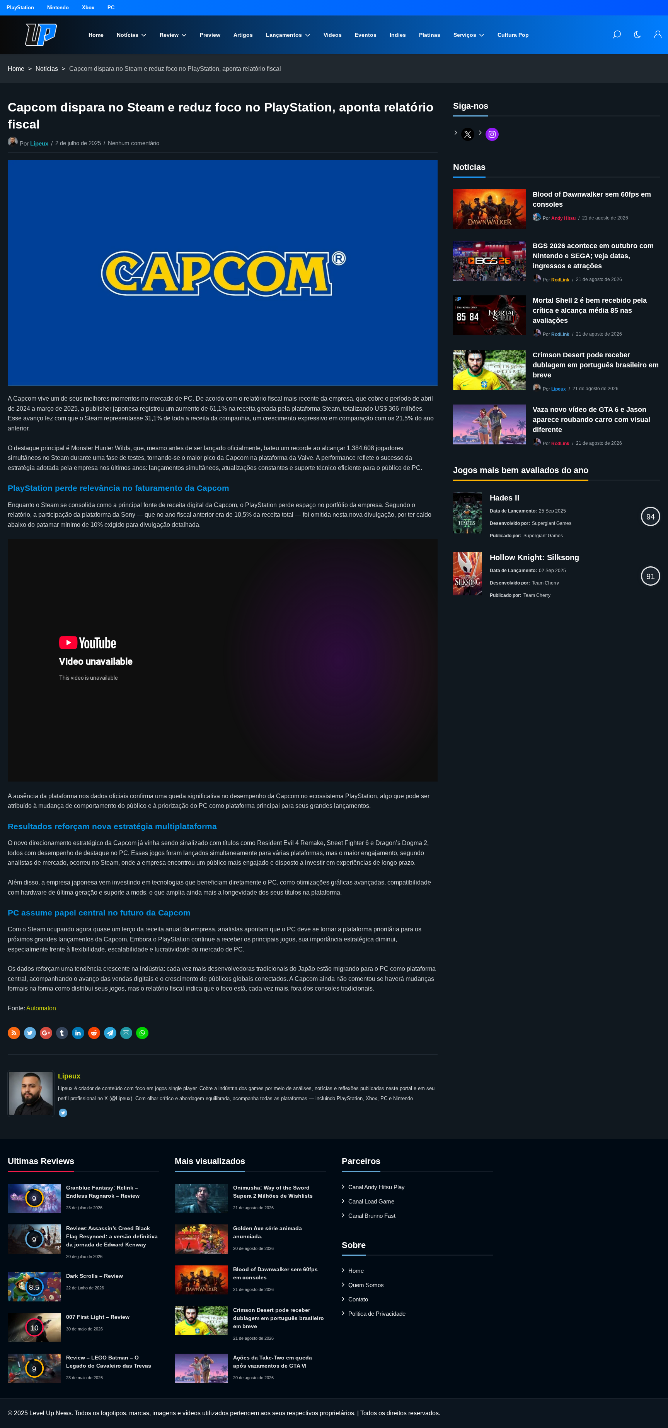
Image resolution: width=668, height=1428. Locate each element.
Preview (210, 35)
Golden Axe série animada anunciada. (267, 1232)
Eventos (366, 35)
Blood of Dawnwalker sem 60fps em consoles (592, 199)
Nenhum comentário (133, 143)
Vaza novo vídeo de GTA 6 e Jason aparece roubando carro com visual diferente (591, 420)
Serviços (464, 35)
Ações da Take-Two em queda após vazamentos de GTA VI (272, 1361)
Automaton (41, 1008)
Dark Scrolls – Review (94, 1276)
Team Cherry (545, 583)
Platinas (429, 35)
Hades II (505, 498)
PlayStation (20, 7)
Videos (333, 35)
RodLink (560, 280)
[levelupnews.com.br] (41, 34)
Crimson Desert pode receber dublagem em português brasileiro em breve (596, 365)
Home (96, 35)
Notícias (127, 35)
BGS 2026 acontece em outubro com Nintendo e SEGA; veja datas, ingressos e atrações (593, 256)
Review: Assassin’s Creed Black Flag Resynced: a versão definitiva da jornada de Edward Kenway (112, 1236)
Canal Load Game (371, 1201)
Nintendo (58, 7)
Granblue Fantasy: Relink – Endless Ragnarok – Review (103, 1192)
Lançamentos (284, 35)
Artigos (243, 35)
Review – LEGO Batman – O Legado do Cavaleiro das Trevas (108, 1361)
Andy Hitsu (563, 218)
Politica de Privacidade (377, 1313)
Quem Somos (366, 1285)
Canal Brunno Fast (371, 1215)
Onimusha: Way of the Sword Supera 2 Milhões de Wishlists (273, 1192)
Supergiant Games (551, 523)
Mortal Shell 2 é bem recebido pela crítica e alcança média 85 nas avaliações (590, 310)
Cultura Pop (513, 35)
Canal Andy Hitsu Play (376, 1187)
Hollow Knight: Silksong (534, 557)
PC (110, 7)
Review (169, 35)
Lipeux (39, 143)
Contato (358, 1299)
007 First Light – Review (98, 1317)
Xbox (88, 7)
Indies (398, 35)
